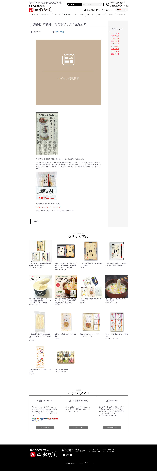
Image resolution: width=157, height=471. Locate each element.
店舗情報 (110, 15)
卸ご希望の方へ (121, 15)
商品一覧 (57, 15)
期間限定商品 (67, 15)
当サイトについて (94, 449)
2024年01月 (115, 49)
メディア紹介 (59, 32)
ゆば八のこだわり (46, 15)
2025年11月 (115, 36)
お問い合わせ (110, 451)
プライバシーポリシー (107, 449)
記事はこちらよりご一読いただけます (48, 207)
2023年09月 (115, 51)
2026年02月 (115, 33)
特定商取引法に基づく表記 (96, 451)
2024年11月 (115, 44)
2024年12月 (115, 41)
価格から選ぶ (90, 15)
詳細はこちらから (45, 428)
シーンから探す (79, 15)
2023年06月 (115, 54)
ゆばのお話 (35, 15)
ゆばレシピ (101, 15)
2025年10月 (115, 38)
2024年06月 (115, 46)
